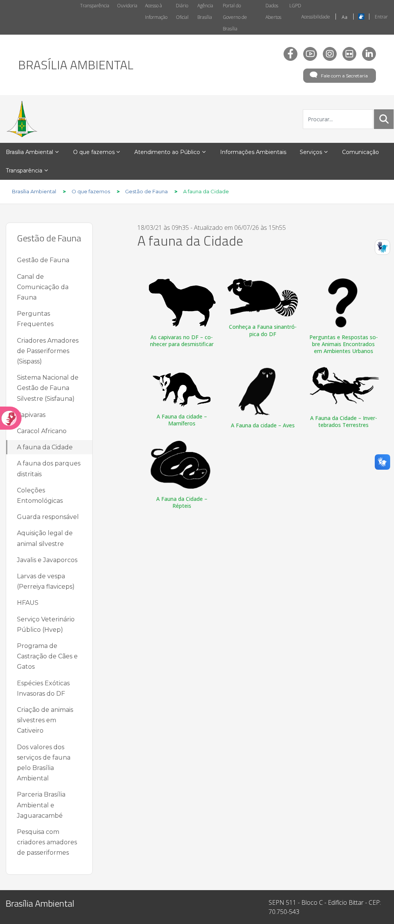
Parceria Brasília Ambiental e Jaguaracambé (41, 805)
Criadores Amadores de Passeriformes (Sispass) (47, 351)
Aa (344, 17)
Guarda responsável (48, 517)
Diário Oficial (182, 11)
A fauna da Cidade (45, 447)
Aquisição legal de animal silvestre (45, 538)
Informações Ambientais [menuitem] (253, 152)
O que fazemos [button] (94, 152)
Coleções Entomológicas (40, 495)
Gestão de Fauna (43, 260)
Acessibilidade (315, 16)
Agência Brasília (205, 11)
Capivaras (31, 414)
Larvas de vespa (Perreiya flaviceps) (46, 581)
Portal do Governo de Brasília (235, 17)
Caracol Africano (42, 431)
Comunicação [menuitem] (360, 152)
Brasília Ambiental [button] (29, 152)
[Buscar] (384, 119)
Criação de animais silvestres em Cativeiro (45, 720)
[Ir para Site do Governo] (22, 119)
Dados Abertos (273, 11)
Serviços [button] (311, 152)
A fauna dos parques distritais (48, 468)
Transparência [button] (24, 170)
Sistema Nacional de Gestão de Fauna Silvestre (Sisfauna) (47, 388)
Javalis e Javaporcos (47, 560)
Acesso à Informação (156, 11)
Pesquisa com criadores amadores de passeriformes (47, 842)
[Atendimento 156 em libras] (382, 247)
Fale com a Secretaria (344, 76)
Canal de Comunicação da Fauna (42, 287)
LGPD (295, 5)
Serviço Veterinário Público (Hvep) (46, 624)
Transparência (94, 5)
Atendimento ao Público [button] (167, 152)
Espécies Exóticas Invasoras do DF (43, 688)
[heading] (76, 64)
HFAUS (27, 602)
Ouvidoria (127, 5)
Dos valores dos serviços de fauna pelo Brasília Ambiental (43, 762)
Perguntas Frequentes (35, 319)
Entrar (381, 16)
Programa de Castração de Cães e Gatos (47, 656)
